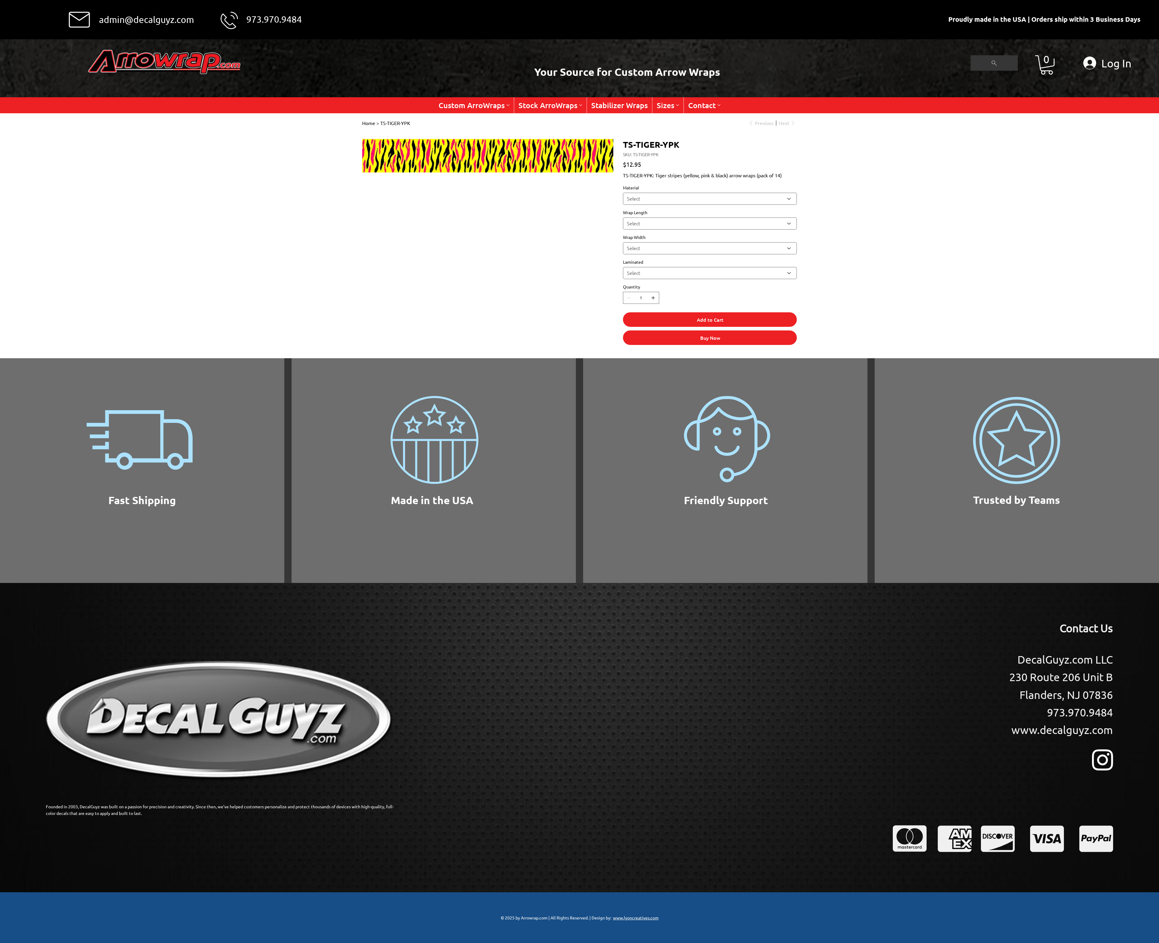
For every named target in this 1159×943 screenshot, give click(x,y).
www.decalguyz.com (1062, 729)
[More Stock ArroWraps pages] (580, 105)
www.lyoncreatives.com (636, 917)
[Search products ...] (994, 63)
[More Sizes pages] (677, 105)
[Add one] (653, 298)
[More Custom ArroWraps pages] (507, 105)
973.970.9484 (274, 19)
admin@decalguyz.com (146, 19)
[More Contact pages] (718, 105)
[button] (1046, 65)
